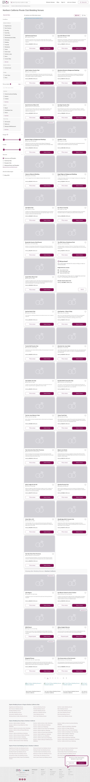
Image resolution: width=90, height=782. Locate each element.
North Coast (7, 51)
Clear (19, 84)
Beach (6, 107)
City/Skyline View (8, 110)
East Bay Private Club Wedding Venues (17, 751)
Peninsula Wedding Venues (39, 707)
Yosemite (7, 44)
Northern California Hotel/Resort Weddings (67, 726)
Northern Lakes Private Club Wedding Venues (68, 748)
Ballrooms (7, 124)
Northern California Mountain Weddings (42, 725)
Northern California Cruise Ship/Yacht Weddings (43, 728)
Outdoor (7, 98)
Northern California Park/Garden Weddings (18, 733)
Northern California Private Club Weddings (18, 738)
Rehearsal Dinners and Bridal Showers (10, 167)
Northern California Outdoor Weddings (17, 737)
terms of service (25, 774)
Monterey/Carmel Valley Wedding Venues (18, 716)
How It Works (70, 774)
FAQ (69, 773)
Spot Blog (52, 774)
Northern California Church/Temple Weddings (67, 730)
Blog (58, 2)
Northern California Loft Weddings (40, 726)
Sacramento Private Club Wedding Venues (18, 755)
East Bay (7, 30)
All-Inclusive (7, 121)
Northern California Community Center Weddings (19, 728)
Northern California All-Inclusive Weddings (42, 737)
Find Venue (43, 771)
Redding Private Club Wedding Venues (41, 750)
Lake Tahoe (7, 75)
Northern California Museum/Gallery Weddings (19, 735)
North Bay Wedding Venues (64, 714)
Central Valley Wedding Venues (64, 710)
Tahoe (6, 49)
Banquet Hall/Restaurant (10, 126)
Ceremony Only (7, 160)
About (33, 773)
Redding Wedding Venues (39, 708)
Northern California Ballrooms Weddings (42, 734)
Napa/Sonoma (8, 25)
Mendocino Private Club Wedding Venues (42, 753)
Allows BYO (6, 175)
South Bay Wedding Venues (15, 712)
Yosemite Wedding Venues (39, 710)
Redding (7, 42)
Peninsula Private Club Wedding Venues (42, 748)
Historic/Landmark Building (11, 94)
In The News (52, 773)
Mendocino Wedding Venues (39, 712)
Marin (6, 56)
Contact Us (70, 771)
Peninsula (7, 40)
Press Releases (53, 771)
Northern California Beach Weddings (17, 723)
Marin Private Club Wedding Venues (65, 750)
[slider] (4, 140)
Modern (6, 96)
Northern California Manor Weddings (65, 735)
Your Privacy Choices (22, 776)
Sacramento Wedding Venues (15, 714)
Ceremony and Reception (10, 158)
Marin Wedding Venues (63, 708)
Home (33, 771)
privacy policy (18, 774)
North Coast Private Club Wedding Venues (42, 757)
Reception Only (7, 163)
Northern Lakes (8, 54)
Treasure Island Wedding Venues (65, 716)
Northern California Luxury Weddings (41, 736)
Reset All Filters (6, 15)
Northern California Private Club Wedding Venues (21, 6)
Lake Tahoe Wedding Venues (64, 712)
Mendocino (7, 47)
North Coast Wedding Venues (39, 716)
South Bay (7, 32)
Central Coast (8, 67)
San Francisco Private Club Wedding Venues (19, 750)
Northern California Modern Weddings (66, 733)
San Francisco (8, 28)
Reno (6, 77)
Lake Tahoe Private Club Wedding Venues (67, 753)
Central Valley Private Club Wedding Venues (67, 751)
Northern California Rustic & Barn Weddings (42, 723)
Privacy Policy (61, 774)
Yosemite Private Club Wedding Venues (42, 751)
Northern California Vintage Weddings (66, 728)
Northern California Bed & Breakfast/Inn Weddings (68, 739)
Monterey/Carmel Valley (10, 37)
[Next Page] (66, 678)
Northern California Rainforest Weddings (66, 737)
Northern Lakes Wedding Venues (65, 707)
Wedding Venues (5, 6)
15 (63, 678)
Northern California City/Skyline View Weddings (68, 732)
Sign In (63, 2)
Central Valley (8, 58)
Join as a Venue (71, 2)
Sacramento (7, 35)
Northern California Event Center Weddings (18, 740)
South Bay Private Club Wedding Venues (18, 753)
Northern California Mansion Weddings (41, 730)
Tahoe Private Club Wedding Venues (41, 755)
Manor (6, 112)
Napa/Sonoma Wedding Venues (16, 707)
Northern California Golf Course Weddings (67, 741)
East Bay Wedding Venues (15, 710)
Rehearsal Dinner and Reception (11, 165)
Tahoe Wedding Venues (38, 714)
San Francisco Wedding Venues (16, 708)
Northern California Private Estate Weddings (42, 732)
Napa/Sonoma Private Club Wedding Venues (18, 748)
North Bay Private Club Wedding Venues (66, 755)
